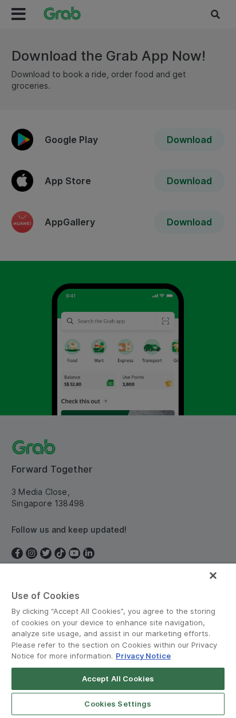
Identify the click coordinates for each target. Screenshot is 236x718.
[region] (118, 641)
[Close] (213, 575)
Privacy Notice (143, 655)
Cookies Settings (117, 703)
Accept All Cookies (118, 678)
